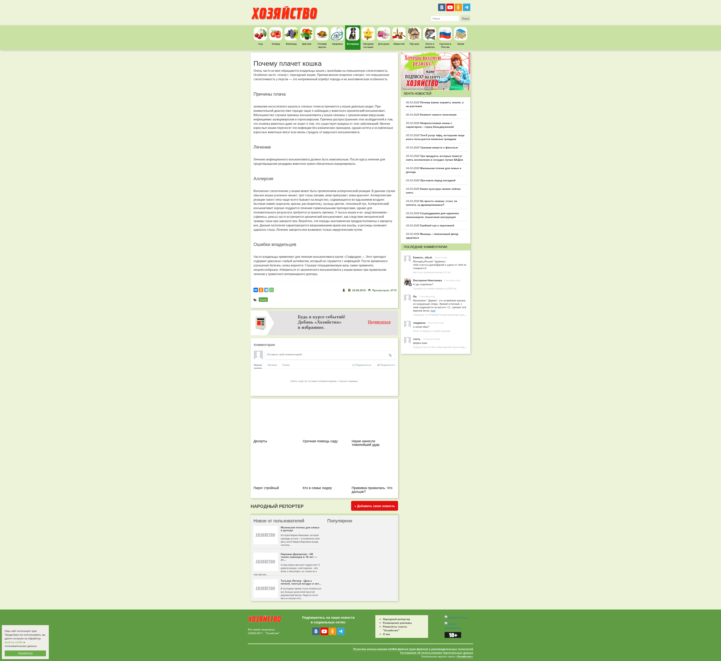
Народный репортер (396, 619)
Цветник (306, 43)
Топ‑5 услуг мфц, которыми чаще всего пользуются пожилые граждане (435, 137)
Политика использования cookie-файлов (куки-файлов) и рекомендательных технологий (413, 649)
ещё (433, 310)
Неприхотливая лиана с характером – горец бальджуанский (430, 125)
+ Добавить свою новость (374, 506)
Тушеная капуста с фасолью (432, 147)
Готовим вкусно (322, 45)
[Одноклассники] (458, 7)
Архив (460, 43)
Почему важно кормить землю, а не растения (435, 104)
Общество (399, 43)
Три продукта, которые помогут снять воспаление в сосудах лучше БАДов (434, 157)
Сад (260, 43)
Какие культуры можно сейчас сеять (433, 190)
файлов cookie (14, 642)
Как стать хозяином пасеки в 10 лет (432, 272)
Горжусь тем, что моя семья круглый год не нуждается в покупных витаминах (454, 347)
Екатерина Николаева (427, 280)
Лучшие (272, 365)
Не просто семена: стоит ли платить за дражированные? (431, 202)
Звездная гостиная (368, 45)
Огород (276, 43)
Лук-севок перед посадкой (431, 180)
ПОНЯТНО (25, 653)
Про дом (414, 43)
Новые (258, 365)
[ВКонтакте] (442, 7)
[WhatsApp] (271, 290)
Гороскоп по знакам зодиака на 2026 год (434, 288)
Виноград (291, 43)
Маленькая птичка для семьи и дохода (433, 170)
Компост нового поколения (431, 114)
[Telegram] (466, 7)
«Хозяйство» (464, 656)
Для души (383, 43)
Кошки (263, 299)
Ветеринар (353, 43)
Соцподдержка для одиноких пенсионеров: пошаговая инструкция (432, 215)
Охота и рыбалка (430, 45)
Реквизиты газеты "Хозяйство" (395, 628)
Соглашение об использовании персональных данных (436, 652)
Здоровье (337, 43)
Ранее (286, 365)
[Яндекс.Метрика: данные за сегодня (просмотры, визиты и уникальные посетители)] (456, 617)
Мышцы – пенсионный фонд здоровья (432, 235)
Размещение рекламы (397, 623)
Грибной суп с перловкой (430, 225)
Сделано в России (445, 45)
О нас (386, 634)
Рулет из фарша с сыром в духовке (431, 330)
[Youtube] (450, 7)
